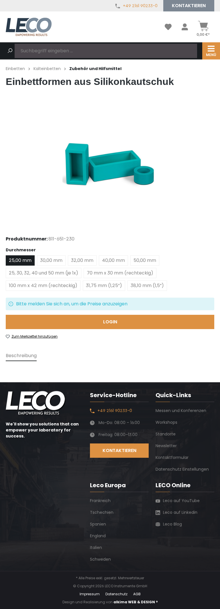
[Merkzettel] (168, 26)
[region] (110, 165)
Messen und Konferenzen (181, 410)
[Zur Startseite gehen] (29, 27)
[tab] (21, 356)
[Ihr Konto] (184, 26)
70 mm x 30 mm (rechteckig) (120, 273)
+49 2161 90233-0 (140, 6)
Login (110, 322)
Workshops (166, 422)
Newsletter (166, 446)
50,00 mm (144, 260)
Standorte (166, 434)
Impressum (90, 594)
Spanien (98, 524)
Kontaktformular (172, 457)
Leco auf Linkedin (180, 512)
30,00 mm (51, 260)
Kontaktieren (189, 5)
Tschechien (101, 512)
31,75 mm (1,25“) (104, 285)
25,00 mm (20, 260)
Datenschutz (116, 594)
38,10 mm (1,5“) (147, 285)
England (98, 536)
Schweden (100, 559)
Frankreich (100, 500)
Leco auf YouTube (181, 500)
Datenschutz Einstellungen (182, 469)
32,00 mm (82, 260)
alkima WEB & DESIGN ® (135, 602)
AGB (137, 594)
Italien (96, 547)
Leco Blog (172, 524)
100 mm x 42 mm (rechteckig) (43, 285)
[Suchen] (10, 51)
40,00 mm (113, 260)
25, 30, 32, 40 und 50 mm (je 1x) (43, 273)
